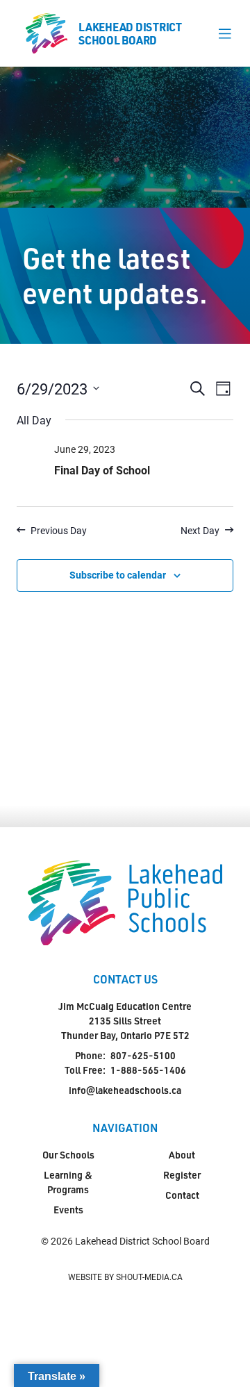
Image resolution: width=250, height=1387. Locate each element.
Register (182, 1175)
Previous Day (59, 530)
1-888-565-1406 (148, 1070)
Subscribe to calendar (117, 574)
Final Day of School (102, 470)
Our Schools (68, 1155)
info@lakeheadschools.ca (125, 1090)
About (182, 1155)
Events (68, 1209)
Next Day (200, 530)
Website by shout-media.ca (125, 1276)
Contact (182, 1195)
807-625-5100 (143, 1055)
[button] (224, 33)
